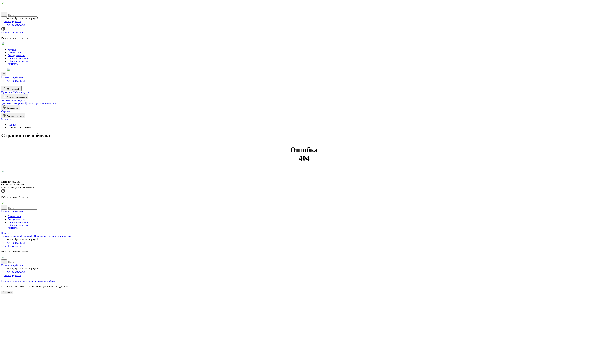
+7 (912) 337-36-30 (14, 25)
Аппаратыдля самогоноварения (13, 101)
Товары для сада (15, 116)
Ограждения (12, 108)
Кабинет (18, 92)
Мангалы (6, 119)
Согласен (7, 292)
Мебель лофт (13, 89)
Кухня (26, 92)
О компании (14, 52)
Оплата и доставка (18, 58)
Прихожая (7, 92)
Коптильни (50, 103)
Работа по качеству (18, 61)
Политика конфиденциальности (18, 281)
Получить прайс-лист (13, 32)
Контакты (13, 64)
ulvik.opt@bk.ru (12, 21)
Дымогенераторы (34, 103)
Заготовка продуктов (16, 97)
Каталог (12, 49)
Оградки (6, 111)
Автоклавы (7, 100)
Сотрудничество (16, 55)
